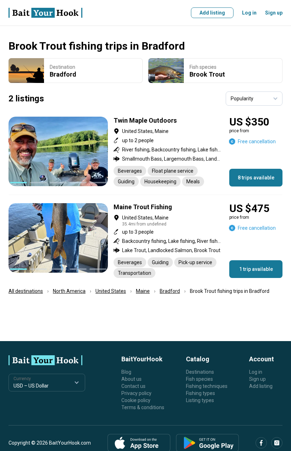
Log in (249, 13)
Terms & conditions (142, 407)
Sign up (273, 13)
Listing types (200, 400)
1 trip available (256, 269)
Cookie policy (135, 400)
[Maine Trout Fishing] (145, 240)
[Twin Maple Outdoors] (145, 151)
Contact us (133, 386)
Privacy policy (136, 393)
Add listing (212, 13)
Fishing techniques (206, 386)
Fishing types (200, 393)
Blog (126, 372)
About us (131, 379)
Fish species (199, 379)
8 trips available (256, 177)
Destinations (200, 372)
